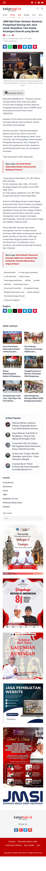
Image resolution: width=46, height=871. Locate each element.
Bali (19, 15)
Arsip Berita (8, 482)
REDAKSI (12, 842)
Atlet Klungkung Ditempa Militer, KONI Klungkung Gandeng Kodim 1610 (33, 398)
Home (5, 15)
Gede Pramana (24, 276)
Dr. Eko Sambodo (10, 276)
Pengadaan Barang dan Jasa (14, 292)
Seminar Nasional (33, 292)
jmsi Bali (36, 280)
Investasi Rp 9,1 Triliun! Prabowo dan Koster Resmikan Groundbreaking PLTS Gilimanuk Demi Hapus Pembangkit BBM (25, 467)
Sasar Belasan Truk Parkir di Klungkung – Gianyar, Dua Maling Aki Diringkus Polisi (24, 436)
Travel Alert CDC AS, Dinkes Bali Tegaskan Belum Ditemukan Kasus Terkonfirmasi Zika (26, 446)
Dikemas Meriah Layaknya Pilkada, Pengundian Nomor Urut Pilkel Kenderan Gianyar (25, 426)
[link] (32, 3)
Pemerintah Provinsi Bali (12, 288)
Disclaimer (7, 486)
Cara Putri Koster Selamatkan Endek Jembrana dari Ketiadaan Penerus (21, 167)
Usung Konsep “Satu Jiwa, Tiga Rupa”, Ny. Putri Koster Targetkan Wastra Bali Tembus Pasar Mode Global (12, 398)
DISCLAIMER (29, 845)
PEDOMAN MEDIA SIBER (27, 842)
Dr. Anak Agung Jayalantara (28, 272)
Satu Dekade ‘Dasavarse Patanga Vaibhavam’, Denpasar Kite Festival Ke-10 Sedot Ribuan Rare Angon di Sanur (33, 349)
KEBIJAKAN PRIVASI (14, 845)
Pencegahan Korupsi (31, 288)
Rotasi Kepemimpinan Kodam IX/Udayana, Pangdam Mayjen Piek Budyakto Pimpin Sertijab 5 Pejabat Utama (12, 373)
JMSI (5, 494)
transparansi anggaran (12, 300)
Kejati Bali (7, 284)
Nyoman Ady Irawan (21, 284)
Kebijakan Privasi (10, 498)
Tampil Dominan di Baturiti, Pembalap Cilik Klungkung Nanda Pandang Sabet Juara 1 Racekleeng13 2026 (33, 373)
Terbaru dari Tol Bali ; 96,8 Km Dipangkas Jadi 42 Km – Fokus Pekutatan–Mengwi (25, 456)
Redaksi (6, 506)
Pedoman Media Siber (12, 502)
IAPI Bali (28, 280)
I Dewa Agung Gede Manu (13, 280)
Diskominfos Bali (9, 272)
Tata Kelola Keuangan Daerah (14, 296)
